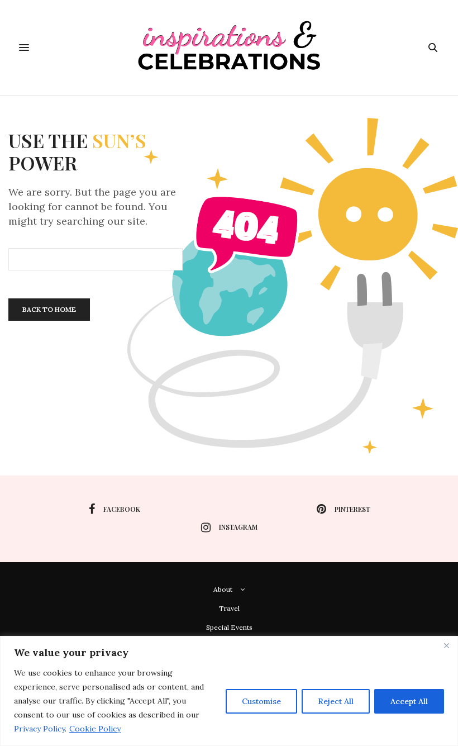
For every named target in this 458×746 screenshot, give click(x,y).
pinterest (352, 509)
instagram (238, 526)
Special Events (229, 627)
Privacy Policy (39, 729)
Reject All (336, 701)
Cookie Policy (95, 729)
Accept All (409, 701)
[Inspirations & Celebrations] (229, 47)
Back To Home (49, 309)
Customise (261, 701)
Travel (229, 608)
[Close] (446, 645)
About (222, 589)
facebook (121, 509)
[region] (229, 691)
